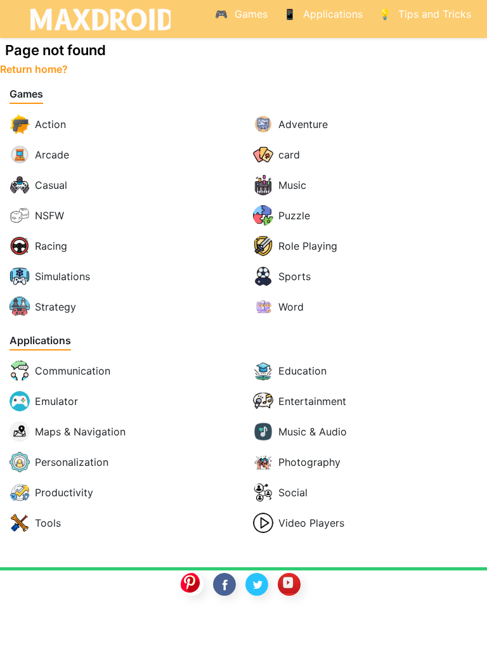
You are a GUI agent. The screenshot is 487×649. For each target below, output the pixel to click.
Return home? (34, 69)
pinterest (192, 584)
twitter (256, 584)
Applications (40, 341)
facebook (224, 584)
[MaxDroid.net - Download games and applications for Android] (98, 19)
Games (26, 94)
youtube (289, 584)
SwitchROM (240, 625)
